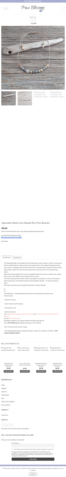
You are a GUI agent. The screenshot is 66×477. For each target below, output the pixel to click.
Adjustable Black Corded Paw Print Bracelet (57, 365)
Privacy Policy (5, 405)
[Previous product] (34, 20)
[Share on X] (6, 244)
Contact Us (4, 415)
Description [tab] (7, 257)
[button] (5, 8)
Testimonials (5, 395)
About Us (4, 391)
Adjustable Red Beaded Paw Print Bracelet (20, 314)
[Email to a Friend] (9, 244)
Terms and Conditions (8, 401)
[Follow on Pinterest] (12, 425)
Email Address (15, 443)
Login (3, 385)
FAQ (2, 398)
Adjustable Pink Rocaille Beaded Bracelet (8, 365)
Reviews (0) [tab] (17, 257)
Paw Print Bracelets (15, 318)
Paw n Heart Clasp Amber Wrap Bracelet (25, 364)
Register (3, 388)
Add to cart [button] (8, 371)
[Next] (61, 57)
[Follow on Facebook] (2, 425)
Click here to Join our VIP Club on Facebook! (15, 428)
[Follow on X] (9, 425)
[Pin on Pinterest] (12, 244)
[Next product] (31, 20)
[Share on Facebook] (2, 244)
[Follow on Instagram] (6, 425)
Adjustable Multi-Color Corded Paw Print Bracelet (41, 365)
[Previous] (4, 57)
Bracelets (33, 17)
